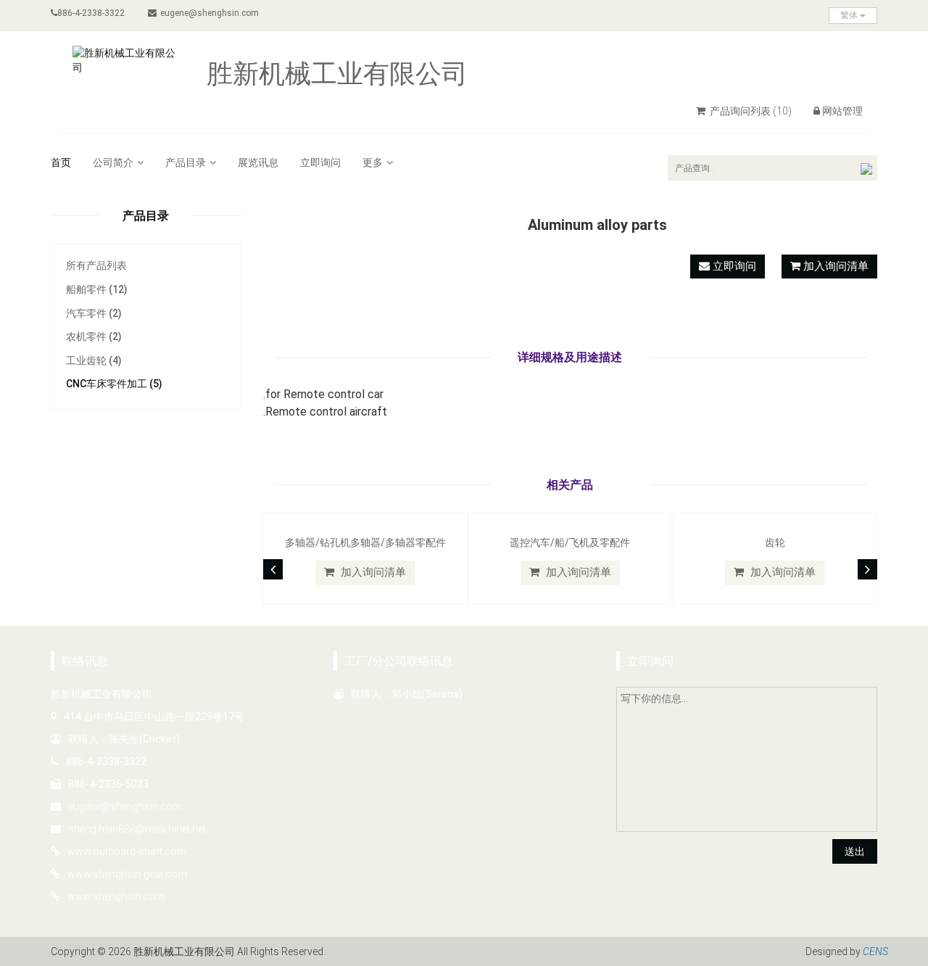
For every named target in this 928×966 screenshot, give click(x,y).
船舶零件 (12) (97, 289)
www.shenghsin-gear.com (127, 874)
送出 (855, 851)
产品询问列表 (750, 111)
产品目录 (185, 162)
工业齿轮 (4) (94, 360)
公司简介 (113, 162)
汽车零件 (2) (94, 313)
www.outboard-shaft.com (126, 851)
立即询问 (320, 162)
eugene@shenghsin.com (209, 13)
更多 (372, 162)
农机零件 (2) (94, 336)
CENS (875, 951)
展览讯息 (258, 162)
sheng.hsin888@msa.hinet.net (137, 829)
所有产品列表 (96, 265)
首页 (61, 162)
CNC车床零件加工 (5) (114, 383)
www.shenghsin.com (116, 896)
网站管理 (842, 111)
